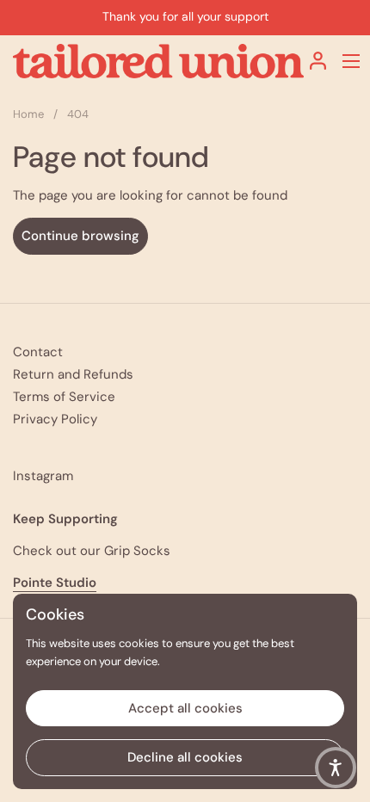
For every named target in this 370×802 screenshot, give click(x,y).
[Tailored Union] (158, 61)
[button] (335, 767)
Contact (38, 352)
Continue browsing (80, 235)
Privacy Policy (55, 419)
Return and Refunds (73, 374)
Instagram (43, 475)
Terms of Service (64, 396)
